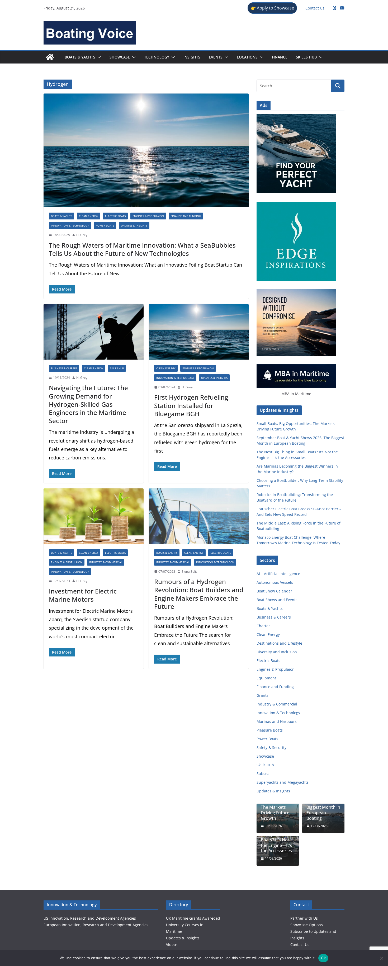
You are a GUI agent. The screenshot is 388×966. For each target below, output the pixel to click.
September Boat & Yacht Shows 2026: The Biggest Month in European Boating (323, 804)
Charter (263, 625)
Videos (172, 944)
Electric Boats (115, 216)
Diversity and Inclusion (277, 651)
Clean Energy (88, 216)
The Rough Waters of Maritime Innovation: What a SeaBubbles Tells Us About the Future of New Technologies (142, 249)
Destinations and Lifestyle (279, 643)
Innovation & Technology (70, 225)
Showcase (120, 57)
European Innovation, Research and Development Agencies (96, 924)
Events (216, 57)
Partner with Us (304, 918)
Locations (247, 57)
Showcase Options (306, 924)
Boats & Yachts (80, 57)
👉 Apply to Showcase (272, 8)
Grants (262, 695)
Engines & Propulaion (148, 216)
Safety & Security (271, 747)
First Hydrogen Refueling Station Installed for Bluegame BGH (191, 405)
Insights (191, 57)
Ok (323, 958)
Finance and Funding (186, 216)
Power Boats (105, 225)
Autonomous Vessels (275, 582)
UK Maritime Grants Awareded (193, 918)
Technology (156, 57)
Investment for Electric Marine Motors (83, 595)
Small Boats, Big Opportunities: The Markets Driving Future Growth (276, 807)
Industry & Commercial (105, 562)
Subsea (263, 773)
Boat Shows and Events (277, 599)
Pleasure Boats (270, 730)
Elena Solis (189, 571)
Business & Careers (64, 368)
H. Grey (81, 235)
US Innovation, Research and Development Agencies (90, 918)
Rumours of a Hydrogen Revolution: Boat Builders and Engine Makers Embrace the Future (198, 594)
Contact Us (314, 8)
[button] (98, 57)
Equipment (266, 677)
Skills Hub (306, 57)
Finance (279, 57)
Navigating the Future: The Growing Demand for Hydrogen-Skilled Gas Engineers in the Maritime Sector (88, 404)
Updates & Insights (134, 225)
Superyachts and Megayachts (283, 782)
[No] (381, 958)
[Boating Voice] (50, 57)
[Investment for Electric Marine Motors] (94, 516)
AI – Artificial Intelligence (278, 573)
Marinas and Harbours (277, 721)
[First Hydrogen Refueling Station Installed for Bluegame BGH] (199, 332)
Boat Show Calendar (274, 591)
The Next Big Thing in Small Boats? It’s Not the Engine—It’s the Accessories (276, 840)
